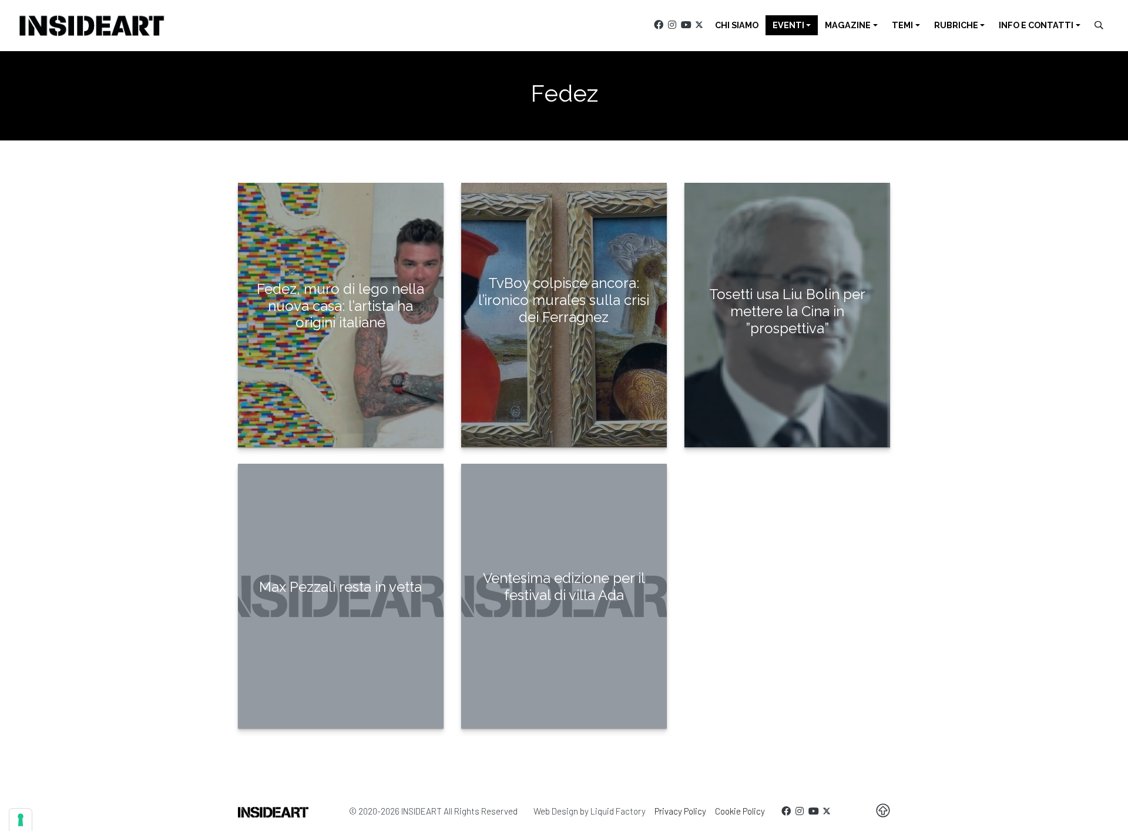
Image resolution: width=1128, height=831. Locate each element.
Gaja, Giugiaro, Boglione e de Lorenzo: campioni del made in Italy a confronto (787, 374)
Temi (902, 25)
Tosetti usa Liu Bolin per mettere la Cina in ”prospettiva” (787, 311)
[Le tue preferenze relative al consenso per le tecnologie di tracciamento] (20, 820)
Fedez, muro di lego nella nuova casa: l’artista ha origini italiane (340, 305)
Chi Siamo (736, 25)
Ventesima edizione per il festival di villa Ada (564, 586)
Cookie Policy (740, 811)
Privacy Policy (680, 811)
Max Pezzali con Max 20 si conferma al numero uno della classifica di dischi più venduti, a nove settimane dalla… (340, 638)
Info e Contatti (1036, 25)
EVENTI (788, 25)
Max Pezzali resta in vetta (340, 586)
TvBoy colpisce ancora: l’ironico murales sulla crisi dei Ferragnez (563, 300)
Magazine (848, 25)
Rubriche (956, 25)
